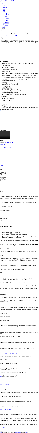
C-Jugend (7, 18)
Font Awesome (19, 432)
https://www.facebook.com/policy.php (4, 427)
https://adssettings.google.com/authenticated (5, 381)
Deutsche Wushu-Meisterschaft (9, 142)
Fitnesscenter (6, 25)
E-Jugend (7, 19)
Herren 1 (7, 13)
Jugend (6, 16)
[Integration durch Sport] (3, 144)
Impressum (1, 166)
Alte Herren (7, 15)
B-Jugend (7, 17)
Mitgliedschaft (5, 6)
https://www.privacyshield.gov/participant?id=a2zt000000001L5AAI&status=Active (10, 353)
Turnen (4, 24)
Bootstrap (1, 432)
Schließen (2, 431)
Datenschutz (1, 165)
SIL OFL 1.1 (26, 432)
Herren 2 (7, 14)
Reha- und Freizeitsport (6, 23)
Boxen (4, 11)
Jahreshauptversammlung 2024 (8, 35)
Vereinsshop (3, 27)
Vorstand (4, 4)
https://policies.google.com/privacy (4, 384)
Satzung (4, 5)
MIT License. (16, 432)
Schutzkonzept (5, 7)
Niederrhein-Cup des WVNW (8, 143)
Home (2, 3)
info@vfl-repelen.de (4, 223)
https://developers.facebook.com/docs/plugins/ (5, 409)
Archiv (4, 10)
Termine (4, 9)
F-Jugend (7, 20)
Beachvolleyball (7, 22)
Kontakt (4, 8)
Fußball (4, 12)
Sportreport (3, 26)
